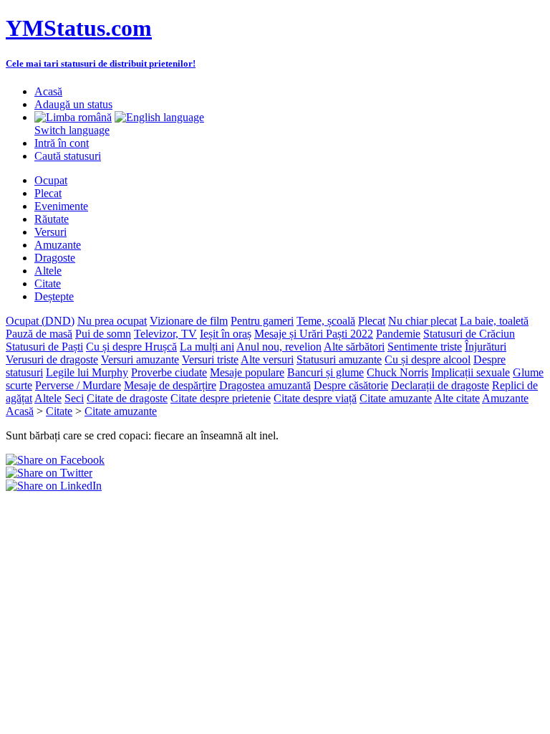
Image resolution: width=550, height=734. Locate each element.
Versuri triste (210, 359)
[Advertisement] (173, 513)
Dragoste (54, 258)
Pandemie (398, 334)
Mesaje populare (247, 372)
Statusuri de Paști (44, 346)
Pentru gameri (262, 321)
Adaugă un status (73, 104)
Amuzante (57, 245)
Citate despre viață (315, 398)
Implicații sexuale (470, 372)
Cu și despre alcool (428, 359)
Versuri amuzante (140, 359)
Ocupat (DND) (40, 321)
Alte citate (457, 398)
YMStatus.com (79, 28)
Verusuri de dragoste (52, 359)
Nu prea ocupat (112, 321)
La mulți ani (207, 346)
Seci (74, 398)
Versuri (50, 232)
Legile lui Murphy (87, 372)
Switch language (72, 130)
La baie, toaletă (494, 321)
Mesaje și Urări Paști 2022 (313, 334)
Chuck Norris (397, 372)
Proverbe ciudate (169, 372)
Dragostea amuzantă (265, 385)
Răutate (51, 219)
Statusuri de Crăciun (469, 334)
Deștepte (54, 296)
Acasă (48, 91)
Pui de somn (103, 334)
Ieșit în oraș (225, 334)
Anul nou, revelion (279, 346)
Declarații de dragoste (440, 385)
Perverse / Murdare (78, 385)
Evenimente (61, 206)
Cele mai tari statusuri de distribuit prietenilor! (101, 63)
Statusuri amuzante (339, 359)
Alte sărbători (354, 346)
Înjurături (485, 346)
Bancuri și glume (325, 372)
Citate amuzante (396, 398)
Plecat (48, 193)
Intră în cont (61, 143)
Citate (47, 283)
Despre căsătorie (351, 385)
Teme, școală (325, 321)
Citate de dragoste (127, 398)
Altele (48, 270)
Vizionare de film (189, 321)
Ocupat (50, 180)
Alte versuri (267, 359)
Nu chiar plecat (422, 321)
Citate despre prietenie (220, 398)
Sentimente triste (424, 346)
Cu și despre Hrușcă (131, 346)
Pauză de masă (39, 334)
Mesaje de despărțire (170, 385)
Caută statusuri (67, 156)
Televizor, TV (165, 334)
